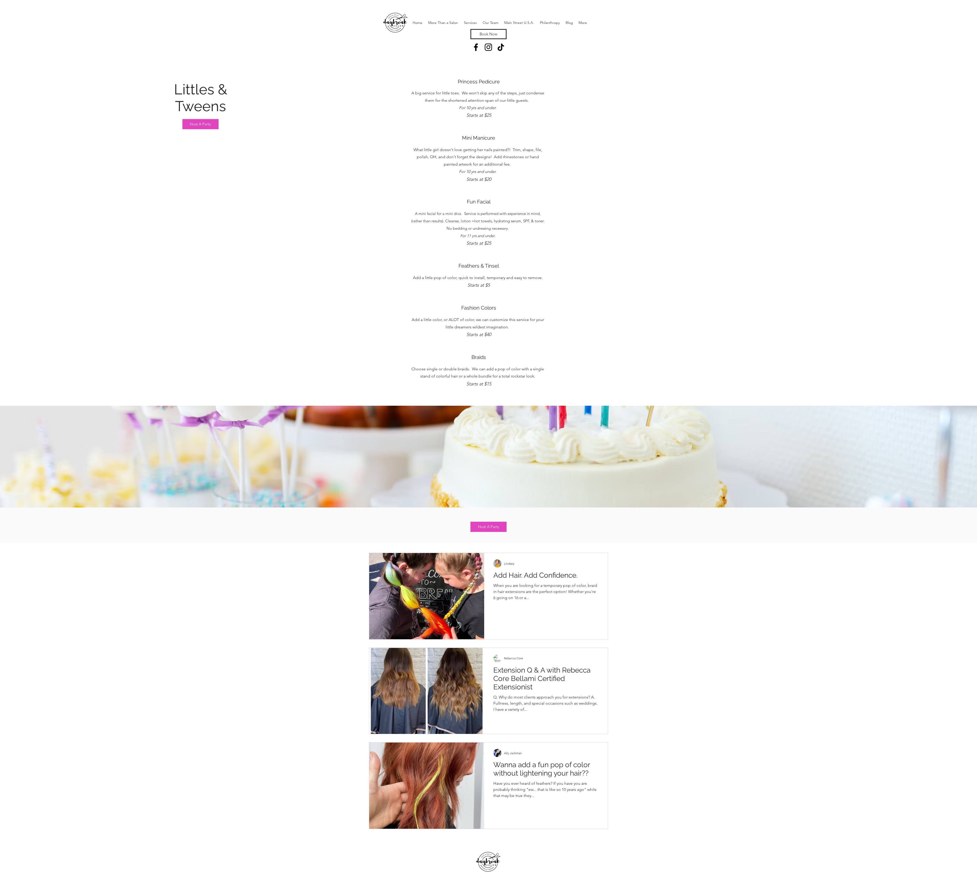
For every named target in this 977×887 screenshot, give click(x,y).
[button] (470, 22)
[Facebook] (476, 47)
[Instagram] (488, 47)
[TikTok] (501, 47)
